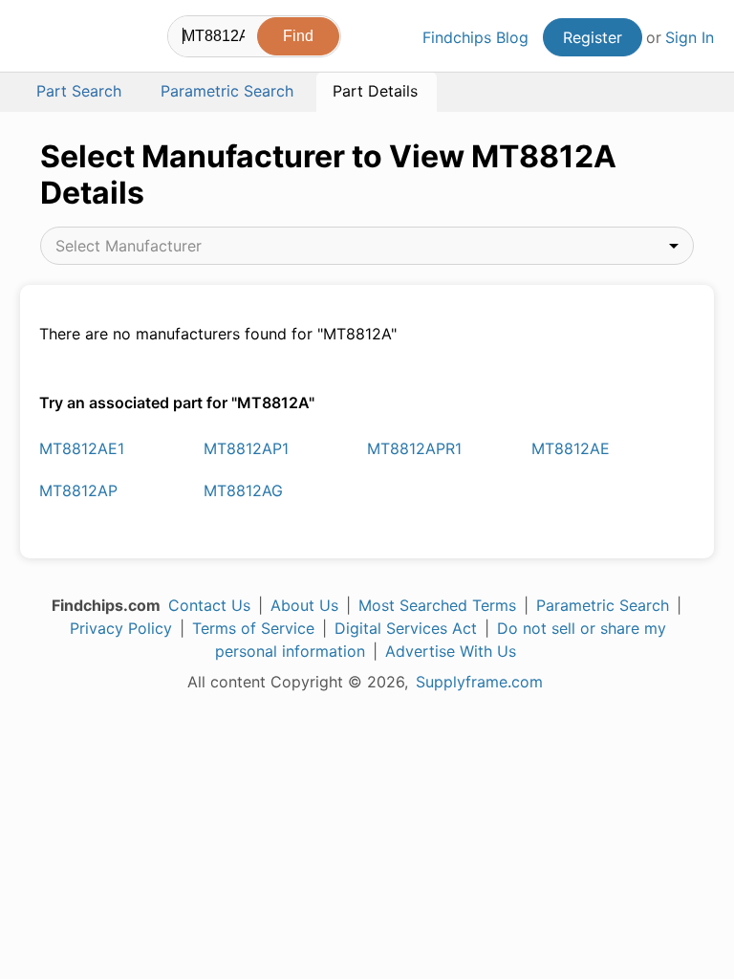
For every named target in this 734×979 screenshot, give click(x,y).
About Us (304, 605)
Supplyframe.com (479, 681)
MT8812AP (78, 490)
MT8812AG (243, 490)
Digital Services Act (406, 628)
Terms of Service (253, 628)
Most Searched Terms (437, 605)
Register (592, 37)
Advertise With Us (450, 651)
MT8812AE (570, 448)
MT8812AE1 (81, 448)
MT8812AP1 (246, 448)
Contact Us (209, 605)
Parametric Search (602, 605)
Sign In (689, 37)
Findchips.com (36, 39)
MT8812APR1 (414, 448)
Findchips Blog (475, 37)
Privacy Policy (121, 628)
